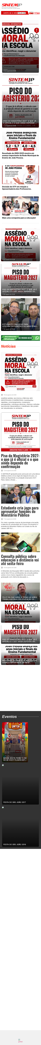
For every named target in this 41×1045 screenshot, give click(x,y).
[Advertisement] (20, 688)
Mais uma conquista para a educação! (19, 218)
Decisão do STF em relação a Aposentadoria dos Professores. (16, 188)
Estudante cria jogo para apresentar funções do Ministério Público (20, 511)
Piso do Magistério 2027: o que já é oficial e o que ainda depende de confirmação (20, 461)
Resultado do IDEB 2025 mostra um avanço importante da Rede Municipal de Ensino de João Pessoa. (20, 155)
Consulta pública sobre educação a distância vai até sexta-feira (20, 559)
